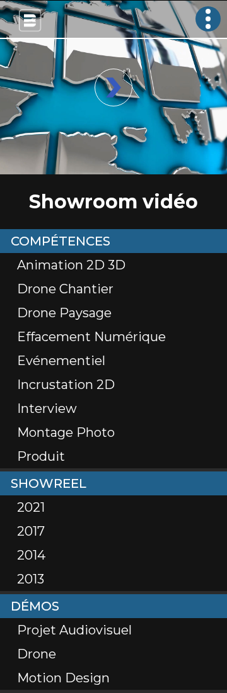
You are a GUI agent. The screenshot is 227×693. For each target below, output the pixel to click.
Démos (35, 606)
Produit (41, 456)
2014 (31, 555)
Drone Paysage (64, 312)
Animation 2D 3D (71, 265)
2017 (31, 531)
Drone (36, 654)
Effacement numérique (91, 336)
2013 (30, 579)
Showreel (48, 483)
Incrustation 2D (66, 384)
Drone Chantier (65, 288)
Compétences (60, 241)
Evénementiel (61, 360)
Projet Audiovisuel (74, 630)
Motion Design (63, 677)
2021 (31, 507)
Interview (47, 408)
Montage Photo (66, 432)
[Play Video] (113, 87)
